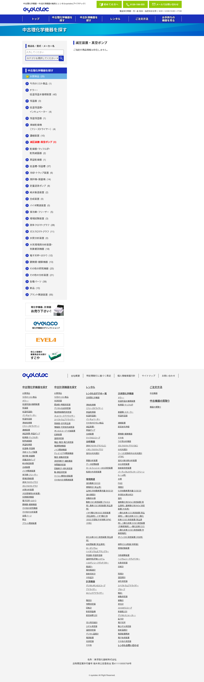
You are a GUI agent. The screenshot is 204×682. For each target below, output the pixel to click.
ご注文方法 (141, 19)
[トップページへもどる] (58, 10)
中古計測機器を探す (89, 18)
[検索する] (61, 58)
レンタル (115, 19)
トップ (35, 19)
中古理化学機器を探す (62, 18)
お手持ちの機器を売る (168, 18)
